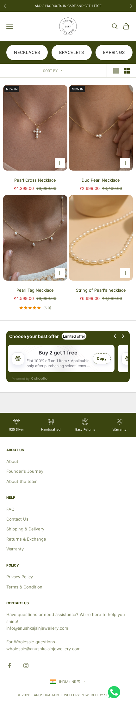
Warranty (15, 548)
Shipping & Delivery (25, 528)
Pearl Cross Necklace (35, 180)
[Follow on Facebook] (9, 665)
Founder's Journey (24, 471)
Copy (102, 358)
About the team (21, 481)
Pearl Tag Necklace (35, 290)
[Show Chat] (116, 692)
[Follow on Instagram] (26, 665)
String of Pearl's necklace (101, 290)
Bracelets (71, 52)
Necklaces (27, 52)
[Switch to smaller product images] (127, 70)
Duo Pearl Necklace (101, 180)
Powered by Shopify (100, 695)
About (12, 461)
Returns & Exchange (26, 539)
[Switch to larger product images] (116, 70)
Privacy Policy (19, 576)
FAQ (10, 509)
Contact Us (17, 519)
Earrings (114, 52)
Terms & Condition (24, 586)
